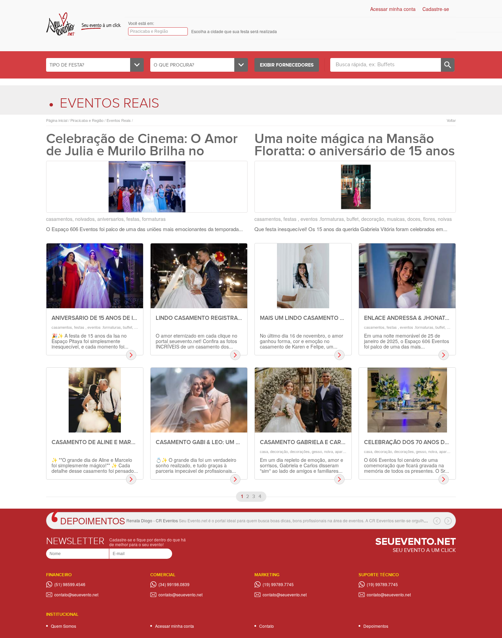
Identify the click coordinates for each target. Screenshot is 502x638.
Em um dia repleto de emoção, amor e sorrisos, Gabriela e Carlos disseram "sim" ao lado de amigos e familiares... (301, 465)
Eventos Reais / (119, 120)
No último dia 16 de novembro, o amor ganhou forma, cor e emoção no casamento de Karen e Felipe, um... (301, 341)
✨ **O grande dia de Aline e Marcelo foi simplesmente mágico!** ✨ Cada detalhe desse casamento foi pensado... (95, 465)
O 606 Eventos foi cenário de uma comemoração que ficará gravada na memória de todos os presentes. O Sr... (406, 465)
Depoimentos (92, 520)
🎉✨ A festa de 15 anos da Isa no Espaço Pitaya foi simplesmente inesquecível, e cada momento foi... (90, 341)
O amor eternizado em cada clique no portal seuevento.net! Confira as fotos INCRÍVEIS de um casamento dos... (196, 341)
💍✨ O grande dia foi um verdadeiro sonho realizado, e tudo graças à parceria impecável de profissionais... (196, 465)
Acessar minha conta (393, 8)
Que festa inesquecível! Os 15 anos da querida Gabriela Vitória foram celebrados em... (350, 228)
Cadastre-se (435, 8)
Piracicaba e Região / (87, 120)
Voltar (451, 120)
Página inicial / (57, 120)
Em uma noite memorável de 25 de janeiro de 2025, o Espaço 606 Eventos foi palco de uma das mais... (406, 341)
